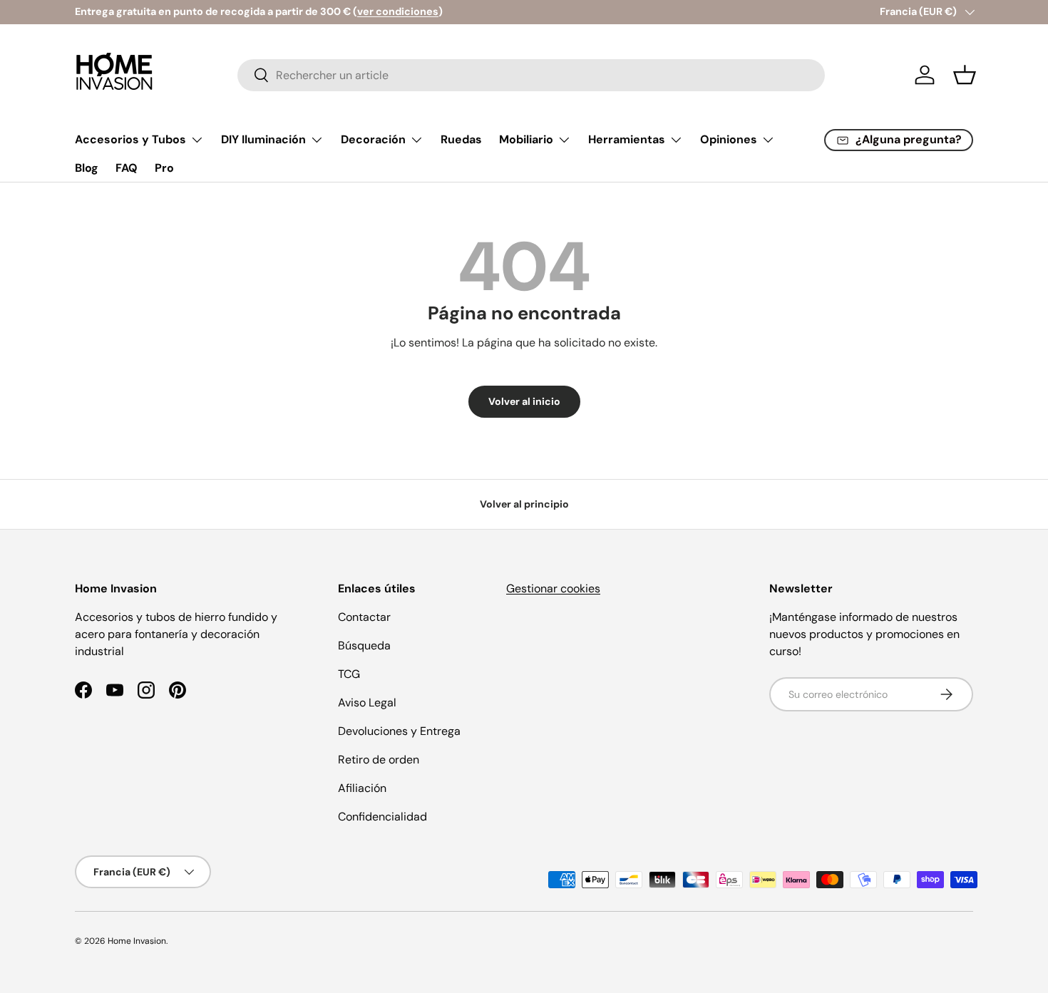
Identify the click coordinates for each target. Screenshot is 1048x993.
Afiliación (362, 788)
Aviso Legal (367, 702)
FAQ (126, 167)
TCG (349, 674)
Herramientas (626, 139)
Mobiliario (526, 139)
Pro (164, 167)
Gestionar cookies (553, 588)
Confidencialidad (382, 816)
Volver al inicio (524, 401)
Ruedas (461, 139)
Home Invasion (137, 941)
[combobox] (531, 75)
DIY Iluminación (263, 139)
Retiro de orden (378, 759)
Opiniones (728, 139)
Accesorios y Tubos (130, 139)
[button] (964, 75)
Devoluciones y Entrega (399, 731)
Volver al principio (524, 504)
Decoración (373, 139)
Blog (86, 167)
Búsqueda (364, 645)
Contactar (364, 616)
